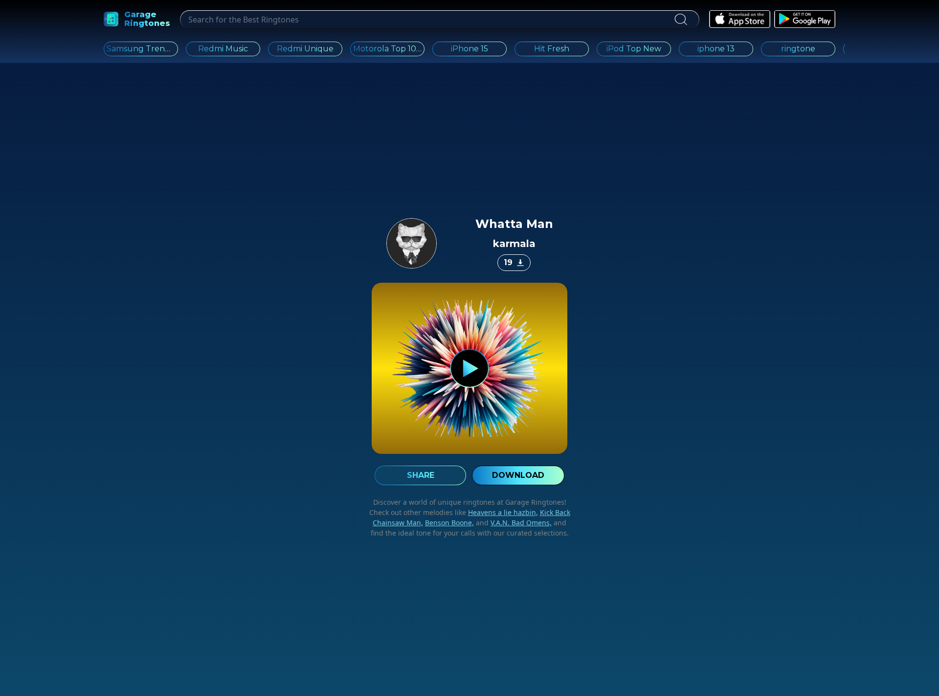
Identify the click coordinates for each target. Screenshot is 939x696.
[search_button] (680, 19)
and (513, 522)
